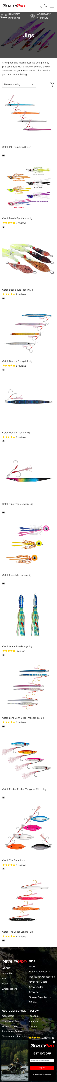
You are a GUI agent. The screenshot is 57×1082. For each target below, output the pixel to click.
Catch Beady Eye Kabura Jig (17, 218)
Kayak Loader (36, 986)
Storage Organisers (39, 997)
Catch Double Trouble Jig (16, 432)
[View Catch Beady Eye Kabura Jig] (28, 187)
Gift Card (33, 1002)
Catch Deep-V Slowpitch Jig (17, 361)
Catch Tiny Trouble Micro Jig (17, 504)
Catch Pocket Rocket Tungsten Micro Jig (24, 789)
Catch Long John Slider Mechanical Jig (23, 717)
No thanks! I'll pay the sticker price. (42, 1074)
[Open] (52, 6)
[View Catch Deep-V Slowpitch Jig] (28, 330)
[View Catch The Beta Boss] (28, 829)
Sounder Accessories (40, 971)
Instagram (34, 1021)
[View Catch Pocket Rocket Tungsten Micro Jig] (28, 758)
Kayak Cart (34, 992)
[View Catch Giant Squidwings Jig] (28, 615)
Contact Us (8, 1015)
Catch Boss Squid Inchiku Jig (17, 289)
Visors (32, 966)
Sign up (42, 1068)
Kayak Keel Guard (38, 981)
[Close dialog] (54, 1041)
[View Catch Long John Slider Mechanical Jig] (28, 686)
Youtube (33, 1026)
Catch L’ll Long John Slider (16, 147)
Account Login (10, 1026)
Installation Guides (12, 1031)
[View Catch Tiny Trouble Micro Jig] (28, 473)
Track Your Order (11, 1021)
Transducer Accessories (42, 976)
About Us (7, 973)
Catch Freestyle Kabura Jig (16, 575)
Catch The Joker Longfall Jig (17, 931)
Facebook (34, 1015)
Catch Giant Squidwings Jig (17, 646)
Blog (4, 978)
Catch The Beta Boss (13, 860)
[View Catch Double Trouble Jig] (28, 401)
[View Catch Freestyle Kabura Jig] (28, 544)
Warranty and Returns (14, 1036)
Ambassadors (9, 988)
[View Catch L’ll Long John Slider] (28, 116)
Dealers (6, 983)
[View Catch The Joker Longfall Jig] (28, 901)
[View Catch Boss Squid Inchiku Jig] (28, 258)
